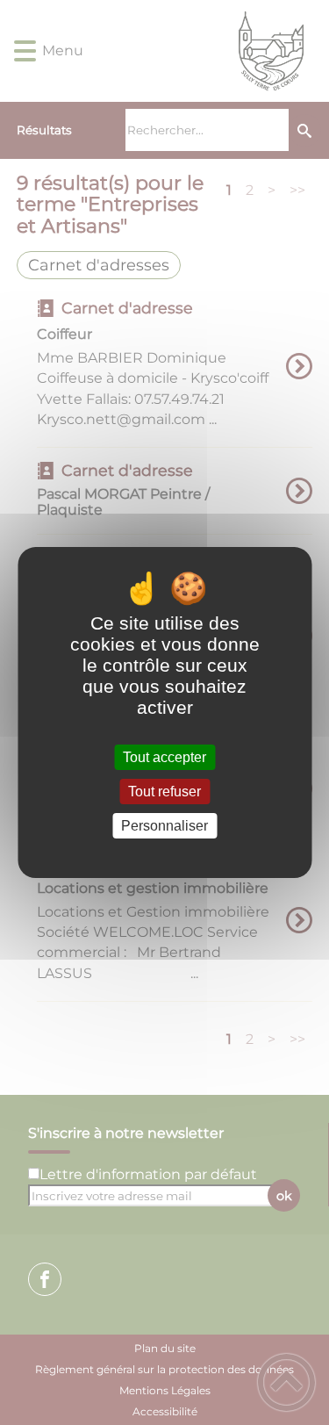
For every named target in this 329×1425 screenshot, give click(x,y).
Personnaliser (164, 825)
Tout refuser (164, 791)
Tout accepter (164, 757)
